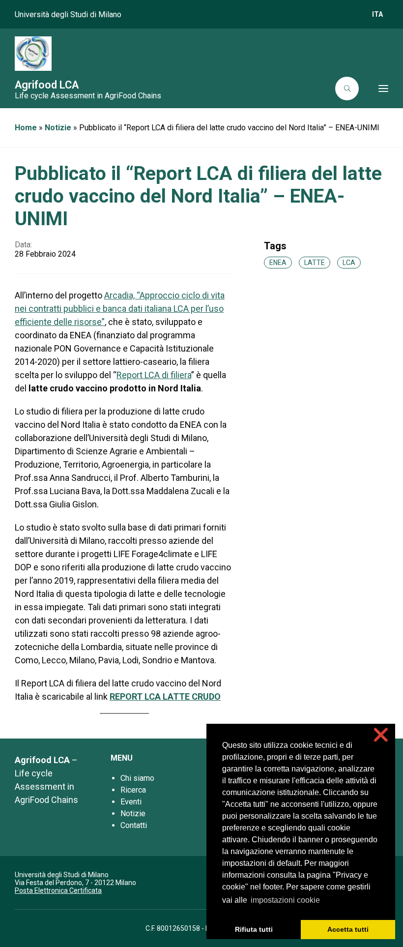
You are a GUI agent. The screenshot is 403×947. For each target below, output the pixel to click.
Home (26, 127)
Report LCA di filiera (153, 375)
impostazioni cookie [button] (285, 900)
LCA (349, 262)
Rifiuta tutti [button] (254, 929)
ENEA (278, 262)
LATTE (314, 262)
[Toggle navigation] (376, 88)
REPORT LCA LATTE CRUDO (165, 696)
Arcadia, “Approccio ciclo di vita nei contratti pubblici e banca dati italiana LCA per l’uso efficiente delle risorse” (120, 308)
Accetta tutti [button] (348, 929)
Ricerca (133, 790)
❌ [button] (381, 735)
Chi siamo (137, 778)
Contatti (133, 825)
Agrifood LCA (47, 85)
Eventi (131, 801)
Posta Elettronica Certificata (58, 890)
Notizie (58, 127)
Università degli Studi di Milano (68, 14)
